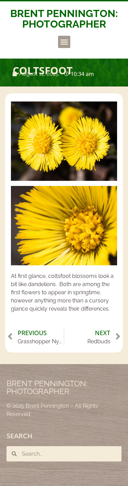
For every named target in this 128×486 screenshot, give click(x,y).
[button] (64, 42)
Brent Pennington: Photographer (64, 18)
